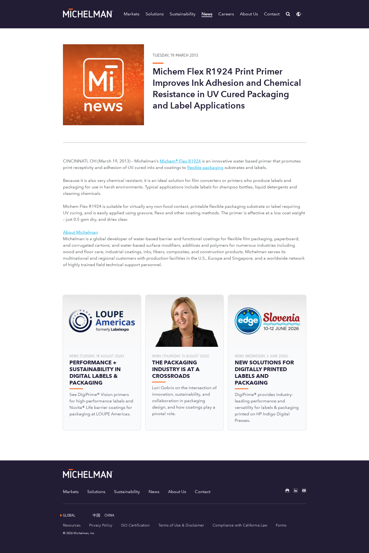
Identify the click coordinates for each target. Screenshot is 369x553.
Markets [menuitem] (71, 491)
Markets (131, 13)
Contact (272, 13)
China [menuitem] (109, 515)
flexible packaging (205, 167)
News (207, 13)
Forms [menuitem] (281, 525)
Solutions (155, 13)
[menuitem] (99, 515)
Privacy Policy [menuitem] (100, 525)
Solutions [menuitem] (96, 491)
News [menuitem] (154, 491)
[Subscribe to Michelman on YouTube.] (302, 490)
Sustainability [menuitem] (127, 491)
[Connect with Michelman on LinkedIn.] (293, 490)
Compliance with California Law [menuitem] (240, 525)
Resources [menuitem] (71, 525)
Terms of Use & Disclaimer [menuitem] (181, 525)
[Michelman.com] (88, 16)
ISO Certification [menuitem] (135, 525)
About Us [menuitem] (177, 491)
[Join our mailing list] (285, 490)
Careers (226, 13)
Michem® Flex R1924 (180, 161)
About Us (249, 13)
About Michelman (80, 232)
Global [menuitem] (69, 515)
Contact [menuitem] (202, 491)
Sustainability (183, 13)
